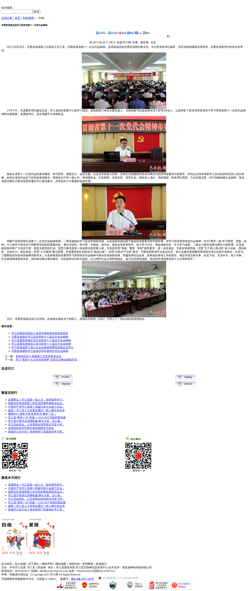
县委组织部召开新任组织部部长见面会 (31, 428)
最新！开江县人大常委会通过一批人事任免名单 (36, 410)
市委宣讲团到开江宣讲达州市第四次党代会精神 (39, 351)
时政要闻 (28, 18)
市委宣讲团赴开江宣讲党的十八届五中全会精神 (39, 336)
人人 (140, 33)
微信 (148, 33)
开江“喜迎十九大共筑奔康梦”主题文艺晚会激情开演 (46, 359)
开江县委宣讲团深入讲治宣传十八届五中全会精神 (41, 343)
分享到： (103, 33)
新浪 (124, 33)
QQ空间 (114, 33)
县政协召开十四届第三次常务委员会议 (38, 356)
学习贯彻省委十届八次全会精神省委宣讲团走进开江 (42, 347)
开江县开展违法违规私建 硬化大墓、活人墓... (35, 421)
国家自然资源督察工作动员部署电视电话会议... (36, 403)
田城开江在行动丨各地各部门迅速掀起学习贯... (36, 431)
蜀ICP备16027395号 (82, 578)
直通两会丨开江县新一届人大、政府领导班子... (36, 399)
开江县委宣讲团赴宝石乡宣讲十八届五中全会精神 (41, 340)
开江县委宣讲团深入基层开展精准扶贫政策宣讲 (39, 333)
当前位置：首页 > (11, 18)
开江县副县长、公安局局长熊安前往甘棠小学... (36, 424)
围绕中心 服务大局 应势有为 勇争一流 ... (32, 413)
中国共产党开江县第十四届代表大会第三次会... (36, 406)
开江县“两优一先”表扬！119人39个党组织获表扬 (37, 417)
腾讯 (132, 33)
